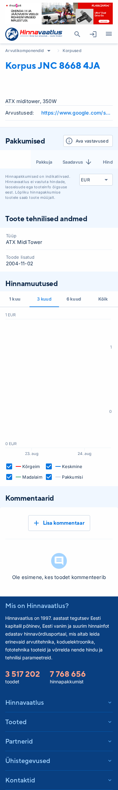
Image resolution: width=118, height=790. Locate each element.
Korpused (72, 50)
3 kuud (44, 299)
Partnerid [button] (19, 741)
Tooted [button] (16, 721)
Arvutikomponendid (24, 50)
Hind (108, 162)
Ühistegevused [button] (27, 760)
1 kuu (15, 299)
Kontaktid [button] (20, 780)
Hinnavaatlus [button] (24, 702)
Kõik (103, 299)
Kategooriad (109, 34)
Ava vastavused (92, 141)
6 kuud (74, 299)
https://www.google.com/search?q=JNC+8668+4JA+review (77, 113)
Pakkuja (44, 162)
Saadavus (73, 162)
